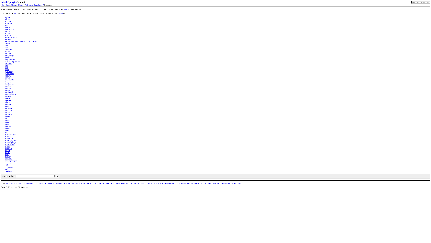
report (7, 130)
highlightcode (10, 60)
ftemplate (8, 49)
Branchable (38, 5)
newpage (8, 100)
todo (7, 155)
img (6, 66)
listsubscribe (9, 80)
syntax (7, 147)
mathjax (8, 90)
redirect (8, 126)
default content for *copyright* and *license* (21, 41)
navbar (7, 98)
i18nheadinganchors (12, 62)
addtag (7, 17)
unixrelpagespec (11, 161)
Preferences (29, 5)
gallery (7, 51)
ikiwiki (4, 2)
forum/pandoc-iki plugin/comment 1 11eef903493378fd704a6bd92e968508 (147, 183)
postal (7, 122)
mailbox (8, 86)
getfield (8, 53)
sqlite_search (9, 145)
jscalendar (8, 72)
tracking (8, 157)
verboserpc (9, 163)
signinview (9, 139)
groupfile (8, 57)
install (66, 9)
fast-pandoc (9, 43)
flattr (7, 47)
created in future (11, 37)
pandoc (8, 112)
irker (7, 70)
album (7, 19)
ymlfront (8, 171)
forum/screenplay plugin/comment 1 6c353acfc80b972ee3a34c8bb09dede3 (201, 183)
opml (7, 106)
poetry (7, 120)
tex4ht (7, 151)
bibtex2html (9, 29)
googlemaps (9, 55)
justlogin (8, 76)
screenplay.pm (10, 134)
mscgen (8, 96)
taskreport (8, 149)
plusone (8, 116)
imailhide (8, 64)
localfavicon (9, 84)
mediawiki (9, 92)
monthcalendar (10, 94)
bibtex (7, 27)
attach (7, 25)
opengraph (9, 104)
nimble (7, 102)
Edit (3, 5)
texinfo (7, 153)
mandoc (8, 88)
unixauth (8, 159)
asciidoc (8, 21)
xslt (6, 169)
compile (8, 33)
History (21, 5)
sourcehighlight (10, 143)
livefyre (8, 82)
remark (7, 128)
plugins (13, 2)
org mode (8, 108)
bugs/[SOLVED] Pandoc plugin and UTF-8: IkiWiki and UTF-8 (29, 183)
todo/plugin (238, 183)
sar (6, 132)
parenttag (8, 114)
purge (7, 124)
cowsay (8, 35)
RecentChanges (11, 5)
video (7, 165)
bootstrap (8, 31)
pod (6, 118)
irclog (7, 68)
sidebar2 (8, 136)
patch (16, 13)
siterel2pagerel (10, 141)
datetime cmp (10, 39)
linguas (7, 78)
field (7, 45)
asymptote (9, 23)
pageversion (9, 110)
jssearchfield (9, 74)
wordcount (9, 167)
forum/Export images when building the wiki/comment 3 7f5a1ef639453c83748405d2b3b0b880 (86, 183)
